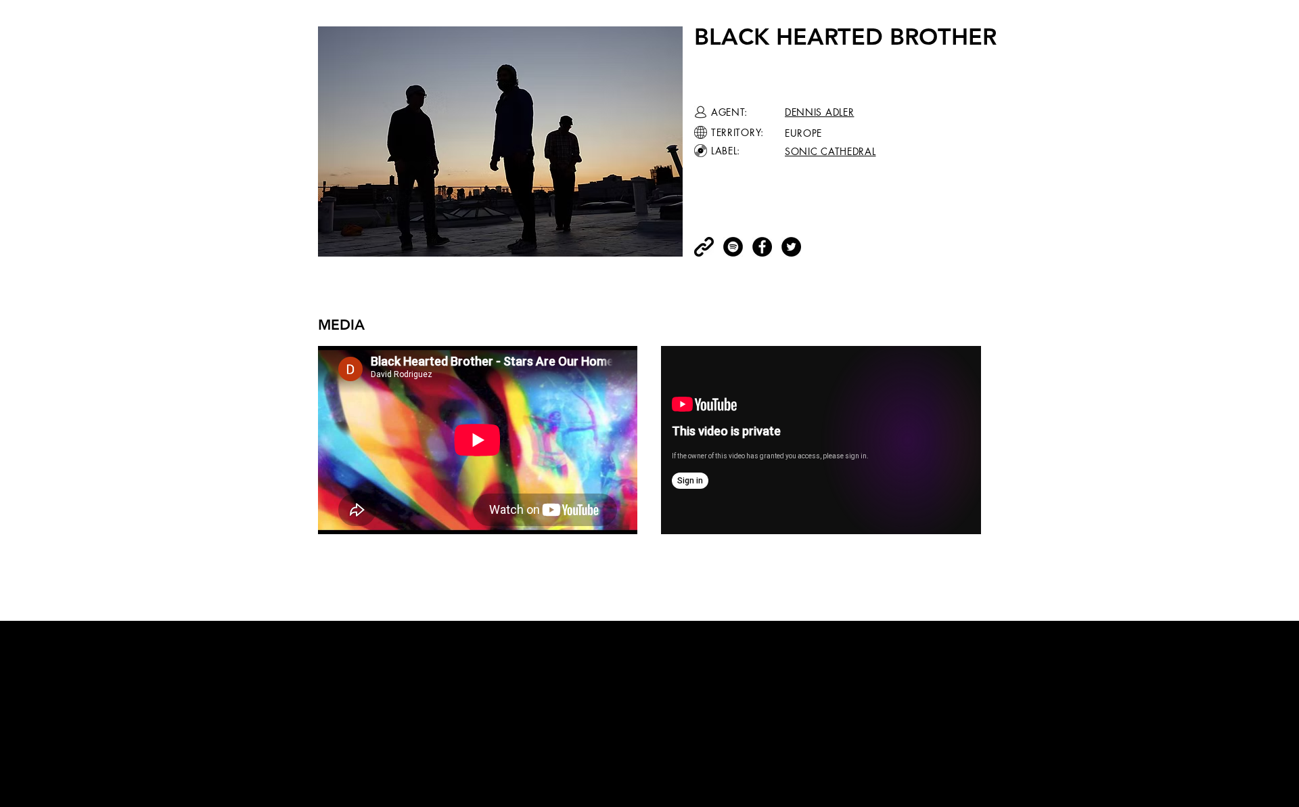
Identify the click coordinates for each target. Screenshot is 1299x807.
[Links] (704, 247)
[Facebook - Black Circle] (762, 247)
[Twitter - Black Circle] (791, 247)
